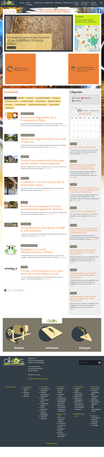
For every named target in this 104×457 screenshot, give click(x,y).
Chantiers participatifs (43, 98)
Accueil (22, 3)
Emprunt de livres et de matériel (61, 419)
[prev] (72, 107)
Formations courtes (12, 101)
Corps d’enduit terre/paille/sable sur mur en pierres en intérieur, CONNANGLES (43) (84, 230)
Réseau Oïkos (95, 387)
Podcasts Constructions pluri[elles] (45, 394)
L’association (38, 3)
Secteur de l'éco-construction (38, 104)
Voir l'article (11, 47)
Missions (26, 396)
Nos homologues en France (96, 409)
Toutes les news (10, 98)
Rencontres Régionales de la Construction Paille (38, 119)
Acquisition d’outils (61, 430)
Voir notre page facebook (99, 11)
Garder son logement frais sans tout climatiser (43, 140)
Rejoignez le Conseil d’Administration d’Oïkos (37, 251)
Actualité (21, 98)
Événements (9, 108)
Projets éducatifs (20, 104)
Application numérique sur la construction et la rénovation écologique (79, 405)
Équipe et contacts (27, 393)
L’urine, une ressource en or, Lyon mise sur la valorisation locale (42, 272)
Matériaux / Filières (54, 101)
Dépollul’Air (78, 396)
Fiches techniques (44, 408)
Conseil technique (44, 412)
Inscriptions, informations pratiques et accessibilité (62, 408)
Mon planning (94, 110)
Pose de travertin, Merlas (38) (82, 147)
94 (15, 290)
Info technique (40, 101)
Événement (87, 98)
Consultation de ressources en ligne (62, 425)
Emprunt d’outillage (94, 424)
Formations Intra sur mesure (61, 390)
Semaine (85, 110)
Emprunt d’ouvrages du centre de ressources (95, 418)
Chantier (77, 98)
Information (48, 3)
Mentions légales (52, 443)
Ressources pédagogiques (79, 399)
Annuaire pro (95, 389)
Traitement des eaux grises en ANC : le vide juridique (44, 229)
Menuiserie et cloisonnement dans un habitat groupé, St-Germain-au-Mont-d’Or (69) (82, 166)
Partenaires (94, 400)
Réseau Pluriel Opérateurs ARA (95, 403)
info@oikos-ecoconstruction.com (38, 379)
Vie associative (54, 104)
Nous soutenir (11, 387)
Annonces (30, 98)
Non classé (9, 104)
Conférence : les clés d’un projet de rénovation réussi (42, 183)
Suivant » (21, 290)
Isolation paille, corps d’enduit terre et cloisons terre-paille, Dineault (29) (83, 252)
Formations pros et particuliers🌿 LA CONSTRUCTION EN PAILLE (28, 40)
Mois (79, 110)
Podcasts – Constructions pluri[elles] (62, 434)
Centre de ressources (44, 417)
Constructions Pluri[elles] (45, 390)
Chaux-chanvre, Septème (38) (82, 211)
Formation (58, 3)
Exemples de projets (44, 404)
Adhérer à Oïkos (27, 390)
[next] (76, 107)
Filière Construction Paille (45, 400)
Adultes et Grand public (79, 393)
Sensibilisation (68, 3)
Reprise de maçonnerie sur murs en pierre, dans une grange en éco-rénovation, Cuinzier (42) (85, 190)
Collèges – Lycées (78, 390)
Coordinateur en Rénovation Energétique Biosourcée (62, 401)
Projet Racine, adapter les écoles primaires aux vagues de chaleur (41, 208)
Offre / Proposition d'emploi (95, 396)
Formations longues (27, 101)
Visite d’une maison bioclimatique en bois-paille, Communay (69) (42, 162)
